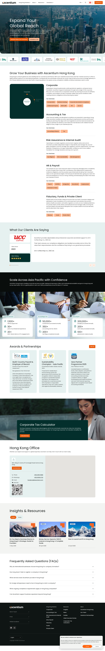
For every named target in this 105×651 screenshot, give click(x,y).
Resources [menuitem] (66, 607)
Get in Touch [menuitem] (13, 612)
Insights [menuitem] (65, 609)
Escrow (80, 105)
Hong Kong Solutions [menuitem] (51, 607)
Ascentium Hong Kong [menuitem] (86, 609)
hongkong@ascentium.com (35, 480)
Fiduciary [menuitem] (49, 623)
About (34, 2)
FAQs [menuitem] (11, 617)
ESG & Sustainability (62, 157)
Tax (64, 131)
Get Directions (16, 468)
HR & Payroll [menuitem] (49, 620)
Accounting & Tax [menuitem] (51, 612)
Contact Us (99, 2)
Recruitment (75, 184)
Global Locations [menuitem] (14, 621)
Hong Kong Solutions (24, 2)
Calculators (49, 2)
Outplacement (85, 184)
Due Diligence (50, 157)
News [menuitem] (64, 612)
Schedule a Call (34, 39)
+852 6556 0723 (38, 477)
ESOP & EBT (64, 105)
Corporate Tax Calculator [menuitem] (67, 622)
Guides (19, 517)
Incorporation (51, 102)
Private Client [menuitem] (50, 628)
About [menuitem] (82, 607)
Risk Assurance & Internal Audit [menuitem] (53, 616)
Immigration (66, 184)
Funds (57, 215)
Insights (13, 517)
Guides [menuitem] (65, 615)
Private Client (66, 215)
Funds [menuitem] (48, 625)
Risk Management (75, 157)
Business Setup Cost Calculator (19, 39)
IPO (72, 105)
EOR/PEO (57, 184)
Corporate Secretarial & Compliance (79, 102)
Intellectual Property (52, 105)
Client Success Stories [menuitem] (69, 618)
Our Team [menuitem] (83, 612)
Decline (97, 646)
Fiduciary (50, 215)
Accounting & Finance (53, 131)
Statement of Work (52, 188)
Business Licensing (62, 102)
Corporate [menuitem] (49, 609)
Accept (87, 646)
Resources (41, 2)
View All (92, 346)
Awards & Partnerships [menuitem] (87, 615)
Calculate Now (25, 435)
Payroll (50, 184)
